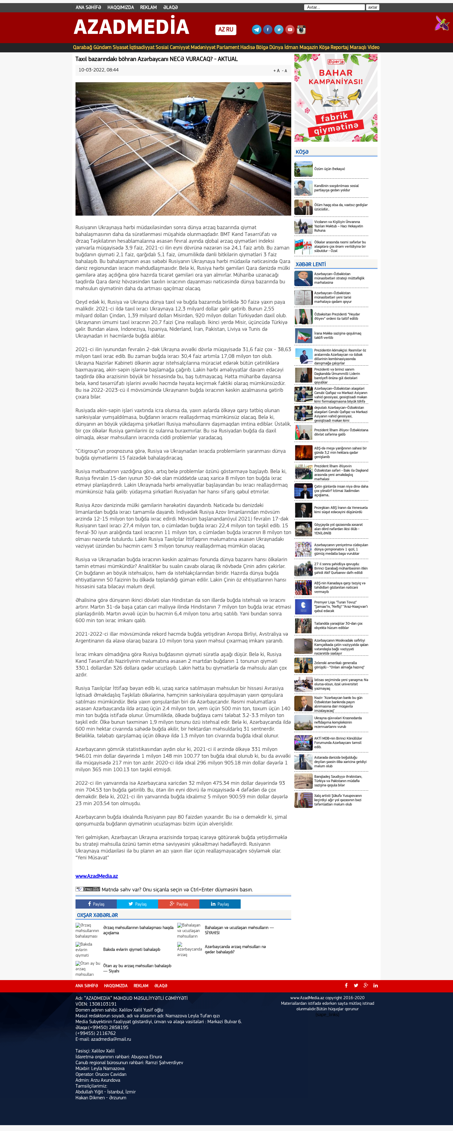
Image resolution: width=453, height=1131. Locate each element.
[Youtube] (290, 33)
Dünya (276, 47)
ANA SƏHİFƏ (88, 7)
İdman (291, 47)
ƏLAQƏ (170, 7)
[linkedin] (376, 986)
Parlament (228, 47)
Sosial (162, 47)
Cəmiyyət (180, 47)
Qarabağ (82, 47)
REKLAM (148, 7)
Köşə (324, 47)
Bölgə (262, 47)
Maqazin (309, 47)
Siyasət (120, 47)
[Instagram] (301, 33)
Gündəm (102, 47)
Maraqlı (358, 47)
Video (374, 47)
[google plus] (366, 986)
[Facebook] (268, 33)
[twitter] (356, 986)
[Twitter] (279, 33)
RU (229, 30)
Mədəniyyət (203, 47)
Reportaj (340, 47)
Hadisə (247, 47)
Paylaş (98, 904)
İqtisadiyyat (141, 47)
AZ (221, 30)
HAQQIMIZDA (121, 7)
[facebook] (346, 986)
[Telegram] (257, 33)
